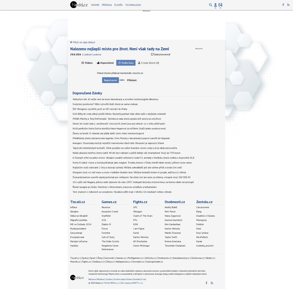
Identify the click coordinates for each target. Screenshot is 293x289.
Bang (198, 211)
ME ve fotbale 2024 (80, 224)
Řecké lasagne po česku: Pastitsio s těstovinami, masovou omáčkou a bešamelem (115, 186)
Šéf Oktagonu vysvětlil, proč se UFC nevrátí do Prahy (100, 108)
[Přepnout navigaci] (215, 5)
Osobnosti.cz (175, 201)
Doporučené (107, 62)
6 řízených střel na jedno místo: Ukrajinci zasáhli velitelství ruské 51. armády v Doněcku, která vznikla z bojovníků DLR (133, 157)
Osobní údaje (119, 279)
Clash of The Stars (142, 215)
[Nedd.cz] (78, 5)
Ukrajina (74, 211)
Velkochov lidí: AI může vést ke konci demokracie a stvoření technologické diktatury (115, 99)
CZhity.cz (109, 261)
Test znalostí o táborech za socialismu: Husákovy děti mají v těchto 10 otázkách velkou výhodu (122, 191)
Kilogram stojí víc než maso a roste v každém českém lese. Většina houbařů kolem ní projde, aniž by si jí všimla (129, 172)
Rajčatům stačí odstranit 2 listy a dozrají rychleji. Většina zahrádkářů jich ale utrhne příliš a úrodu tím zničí (127, 167)
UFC (135, 207)
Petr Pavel (170, 211)
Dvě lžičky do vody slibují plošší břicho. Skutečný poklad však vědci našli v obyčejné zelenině (119, 113)
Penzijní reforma (78, 241)
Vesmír (95, 4)
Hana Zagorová (173, 215)
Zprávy (84, 257)
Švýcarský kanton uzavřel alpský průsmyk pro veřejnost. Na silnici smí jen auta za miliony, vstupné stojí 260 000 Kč (131, 177)
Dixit (198, 228)
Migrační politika (78, 220)
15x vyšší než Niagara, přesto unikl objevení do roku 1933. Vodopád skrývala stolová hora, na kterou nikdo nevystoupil (133, 182)
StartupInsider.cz (154, 261)
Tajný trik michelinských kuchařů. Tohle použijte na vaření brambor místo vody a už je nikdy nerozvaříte (125, 147)
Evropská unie (77, 237)
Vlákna (88, 62)
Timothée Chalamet (175, 245)
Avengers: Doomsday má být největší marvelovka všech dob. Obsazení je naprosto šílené (118, 143)
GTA (104, 220)
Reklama (92, 279)
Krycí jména (202, 232)
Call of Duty (108, 237)
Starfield (106, 215)
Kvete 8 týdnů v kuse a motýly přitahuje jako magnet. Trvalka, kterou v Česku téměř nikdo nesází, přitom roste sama (132, 162)
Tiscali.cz (77, 201)
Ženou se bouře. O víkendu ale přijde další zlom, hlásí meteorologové (108, 133)
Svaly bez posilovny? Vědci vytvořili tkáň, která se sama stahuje (105, 104)
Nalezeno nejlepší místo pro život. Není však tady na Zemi (119, 48)
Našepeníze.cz (123, 261)
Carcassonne (202, 207)
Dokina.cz (98, 261)
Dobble (200, 224)
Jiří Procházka (140, 241)
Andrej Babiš (171, 207)
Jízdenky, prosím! (204, 245)
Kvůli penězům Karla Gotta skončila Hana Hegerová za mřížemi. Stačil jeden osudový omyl (119, 128)
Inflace (73, 207)
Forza (105, 228)
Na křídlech (202, 237)
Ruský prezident (78, 228)
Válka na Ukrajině (78, 215)
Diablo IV (106, 224)
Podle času (127, 62)
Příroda (107, 4)
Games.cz (109, 201)
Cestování (109, 257)
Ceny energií (76, 232)
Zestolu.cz (204, 201)
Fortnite (106, 232)
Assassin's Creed (110, 211)
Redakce (100, 279)
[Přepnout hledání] (210, 5)
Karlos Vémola (140, 237)
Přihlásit (132, 80)
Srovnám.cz (138, 261)
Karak (199, 241)
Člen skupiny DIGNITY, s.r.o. (132, 283)
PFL (135, 220)
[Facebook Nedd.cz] (283, 5)
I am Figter (139, 228)
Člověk (118, 4)
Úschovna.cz (197, 257)
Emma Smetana (173, 241)
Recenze (106, 207)
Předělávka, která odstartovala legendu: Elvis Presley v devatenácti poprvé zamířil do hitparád (121, 138)
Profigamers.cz (135, 257)
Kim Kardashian (172, 224)
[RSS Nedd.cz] (288, 5)
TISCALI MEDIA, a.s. (111, 283)
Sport (93, 257)
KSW (135, 224)
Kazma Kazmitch (173, 220)
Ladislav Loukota (92, 54)
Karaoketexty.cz (181, 257)
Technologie (133, 4)
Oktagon (137, 211)
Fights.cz (140, 201)
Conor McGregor (141, 245)
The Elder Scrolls (110, 241)
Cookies (109, 279)
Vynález (74, 245)
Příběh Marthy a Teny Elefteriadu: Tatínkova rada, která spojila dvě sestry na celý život (117, 118)
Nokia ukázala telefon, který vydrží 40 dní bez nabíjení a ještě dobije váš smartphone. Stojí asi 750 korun (126, 152)
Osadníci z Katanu (205, 215)
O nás (143, 279)
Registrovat (110, 80)
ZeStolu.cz (150, 257)
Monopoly (201, 220)
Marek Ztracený (173, 232)
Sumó (136, 232)
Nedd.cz (210, 257)
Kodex (129, 279)
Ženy (100, 257)
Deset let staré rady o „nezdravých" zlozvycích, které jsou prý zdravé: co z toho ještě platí (119, 123)
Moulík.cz (75, 261)
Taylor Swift (171, 237)
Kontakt (136, 279)
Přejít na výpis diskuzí (83, 42)
